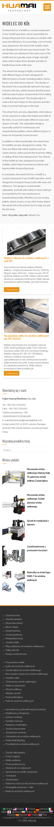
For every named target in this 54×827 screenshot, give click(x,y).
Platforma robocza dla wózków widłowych (27, 783)
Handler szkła (12, 677)
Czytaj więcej (12, 289)
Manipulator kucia (14, 638)
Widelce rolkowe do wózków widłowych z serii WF (26, 259)
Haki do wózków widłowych (20, 700)
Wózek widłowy (14, 689)
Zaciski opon (12, 779)
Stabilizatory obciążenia (17, 713)
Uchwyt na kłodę (14, 717)
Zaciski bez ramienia (16, 732)
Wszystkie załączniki (17, 215)
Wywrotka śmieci (14, 623)
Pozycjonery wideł (15, 662)
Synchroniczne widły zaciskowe (22, 771)
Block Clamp (12, 627)
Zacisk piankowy (14, 634)
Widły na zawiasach (15, 685)
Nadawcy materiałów (16, 724)
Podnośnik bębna (14, 697)
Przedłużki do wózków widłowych (22, 744)
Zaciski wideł (12, 642)
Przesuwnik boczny (15, 764)
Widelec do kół (13, 693)
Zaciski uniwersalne (15, 728)
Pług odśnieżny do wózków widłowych (25, 646)
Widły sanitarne (13, 760)
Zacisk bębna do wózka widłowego (23, 670)
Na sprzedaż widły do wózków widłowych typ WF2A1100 (26, 337)
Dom (4, 215)
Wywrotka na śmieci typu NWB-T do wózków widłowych (38, 576)
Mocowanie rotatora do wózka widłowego (27, 673)
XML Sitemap (29, 820)
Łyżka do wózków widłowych (20, 666)
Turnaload (11, 775)
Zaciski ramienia (14, 619)
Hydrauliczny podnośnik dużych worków (26, 709)
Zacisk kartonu (13, 630)
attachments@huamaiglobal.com (25, 420)
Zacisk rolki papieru (15, 752)
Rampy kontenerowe (16, 654)
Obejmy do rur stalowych (18, 768)
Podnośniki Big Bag (15, 740)
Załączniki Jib (12, 650)
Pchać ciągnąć (13, 756)
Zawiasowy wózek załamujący (21, 681)
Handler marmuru (14, 721)
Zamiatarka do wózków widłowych (23, 736)
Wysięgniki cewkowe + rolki (19, 787)
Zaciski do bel (13, 615)
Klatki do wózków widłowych (20, 791)
